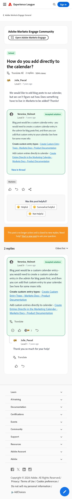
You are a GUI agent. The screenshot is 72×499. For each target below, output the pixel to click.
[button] (18, 73)
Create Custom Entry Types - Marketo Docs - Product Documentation (34, 295)
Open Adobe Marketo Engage (30, 37)
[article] (36, 296)
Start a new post (29, 236)
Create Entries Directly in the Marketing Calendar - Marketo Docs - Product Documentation (34, 157)
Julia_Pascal (21, 80)
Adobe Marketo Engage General (18, 15)
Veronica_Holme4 (26, 113)
